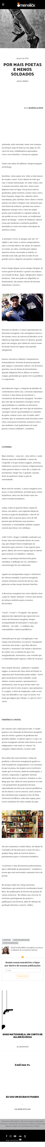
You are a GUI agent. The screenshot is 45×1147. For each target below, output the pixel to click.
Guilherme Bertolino (22, 1109)
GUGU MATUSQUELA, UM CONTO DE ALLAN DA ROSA (22, 1035)
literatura (6, 940)
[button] (3, 4)
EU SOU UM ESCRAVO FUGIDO (22, 1097)
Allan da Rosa (22, 1047)
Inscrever (22, 976)
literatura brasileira (21, 940)
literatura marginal (10, 943)
